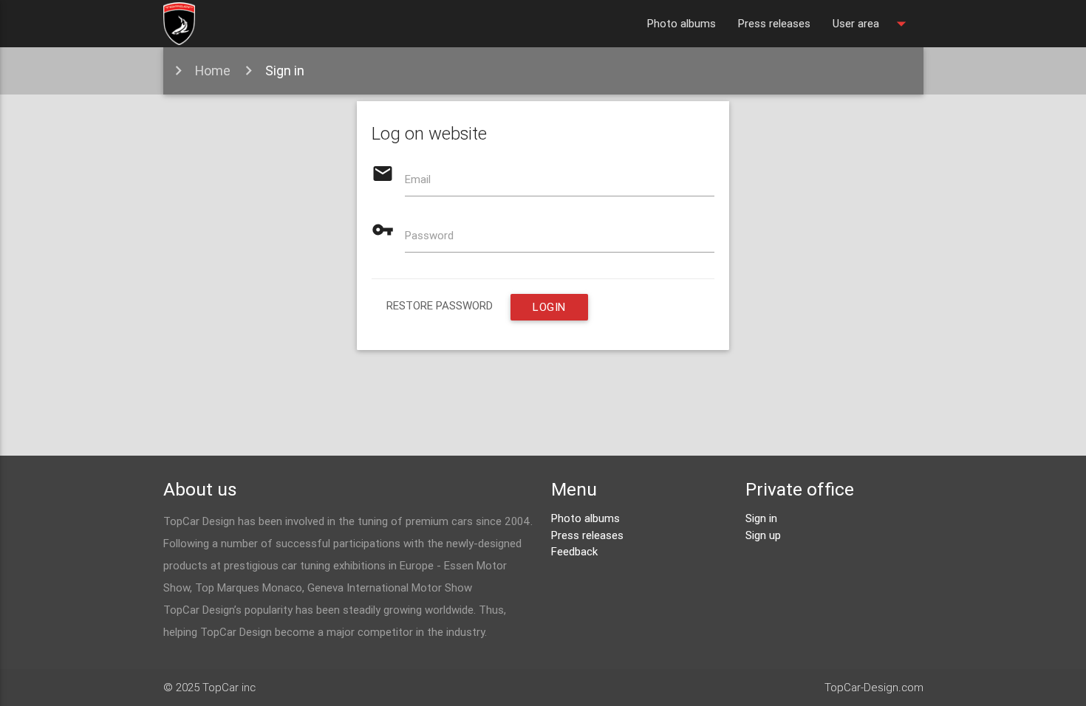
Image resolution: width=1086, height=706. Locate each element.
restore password (439, 305)
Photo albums (681, 23)
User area (872, 24)
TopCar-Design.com (873, 687)
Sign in (284, 70)
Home (212, 70)
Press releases (774, 23)
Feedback (574, 551)
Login (549, 307)
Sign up (763, 535)
